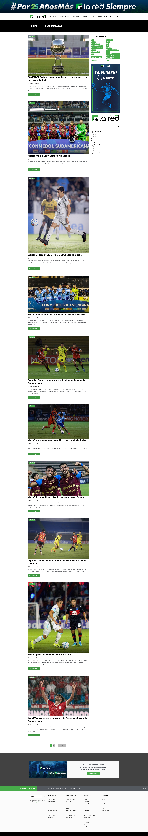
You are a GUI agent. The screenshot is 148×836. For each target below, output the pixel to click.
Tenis (85, 824)
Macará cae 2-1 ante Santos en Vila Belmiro (49, 156)
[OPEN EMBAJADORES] (79, 17)
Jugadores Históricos (53, 820)
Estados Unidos (105, 803)
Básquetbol (86, 806)
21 (59, 746)
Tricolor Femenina (52, 815)
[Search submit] (118, 126)
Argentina (104, 799)
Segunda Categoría (52, 810)
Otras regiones (105, 810)
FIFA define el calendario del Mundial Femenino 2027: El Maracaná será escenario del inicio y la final (75, 788)
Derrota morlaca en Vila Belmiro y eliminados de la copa (55, 255)
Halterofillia (86, 810)
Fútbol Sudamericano (71, 810)
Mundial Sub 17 (69, 817)
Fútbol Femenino (70, 808)
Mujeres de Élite (87, 822)
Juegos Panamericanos (89, 815)
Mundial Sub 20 (69, 820)
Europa (103, 806)
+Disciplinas (86, 827)
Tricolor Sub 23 (51, 817)
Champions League (70, 799)
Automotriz (86, 801)
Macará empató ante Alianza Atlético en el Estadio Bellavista (57, 314)
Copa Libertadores (52, 806)
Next (63, 746)
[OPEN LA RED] (95, 17)
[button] (144, 788)
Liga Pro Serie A (51, 799)
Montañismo (87, 817)
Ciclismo (86, 808)
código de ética (38, 802)
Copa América (69, 801)
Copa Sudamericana (70, 806)
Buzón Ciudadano (93, 773)
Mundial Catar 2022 (70, 813)
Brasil (103, 801)
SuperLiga (50, 808)
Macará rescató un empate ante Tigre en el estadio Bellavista (57, 440)
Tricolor (49, 813)
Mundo (67, 822)
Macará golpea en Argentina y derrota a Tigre (49, 654)
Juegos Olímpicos (88, 813)
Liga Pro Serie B (51, 801)
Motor (85, 820)
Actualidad (32, 36)
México (103, 808)
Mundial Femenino (70, 815)
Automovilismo (87, 803)
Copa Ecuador (51, 803)
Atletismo (86, 799)
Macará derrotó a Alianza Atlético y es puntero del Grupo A (56, 497)
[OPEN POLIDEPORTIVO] (89, 17)
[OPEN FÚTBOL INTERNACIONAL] (70, 17)
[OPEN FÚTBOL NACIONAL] (57, 17)
